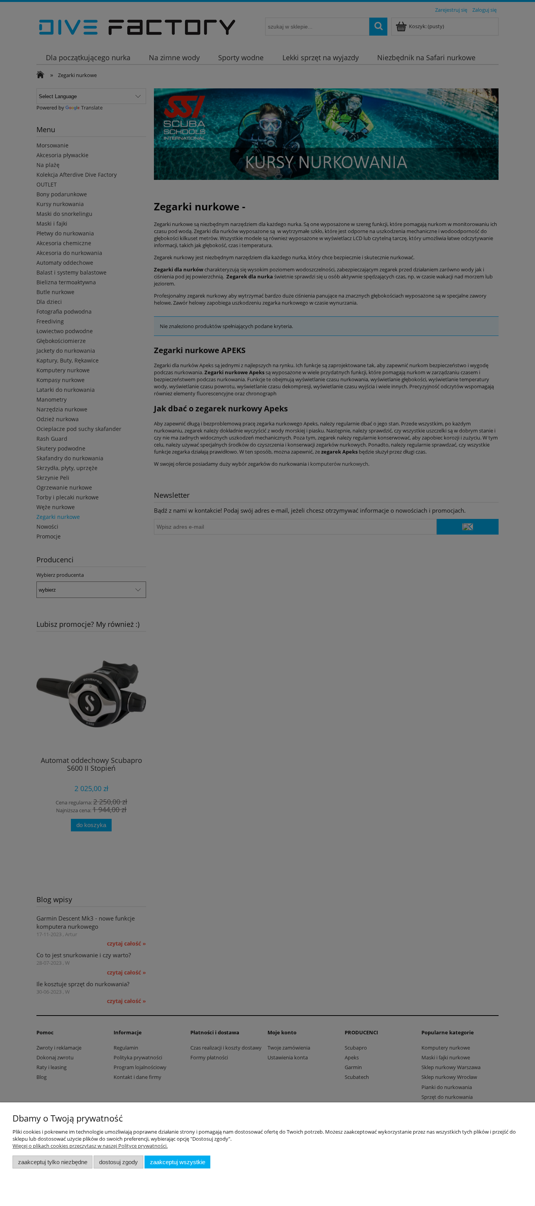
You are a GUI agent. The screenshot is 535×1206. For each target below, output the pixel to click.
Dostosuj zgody (118, 1162)
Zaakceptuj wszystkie (177, 1162)
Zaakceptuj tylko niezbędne (52, 1162)
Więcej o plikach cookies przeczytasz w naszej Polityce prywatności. (90, 1145)
